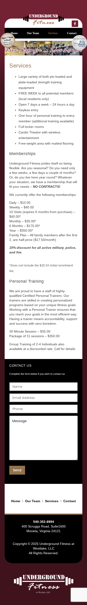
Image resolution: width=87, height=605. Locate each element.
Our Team (33, 33)
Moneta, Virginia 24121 (43, 531)
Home (14, 33)
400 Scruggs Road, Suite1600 (44, 526)
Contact (72, 33)
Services (53, 33)
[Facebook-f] (75, 23)
